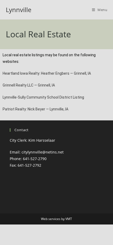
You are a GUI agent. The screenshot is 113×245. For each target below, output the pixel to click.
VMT (68, 219)
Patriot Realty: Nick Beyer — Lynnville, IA (35, 109)
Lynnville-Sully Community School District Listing (43, 97)
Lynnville (18, 9)
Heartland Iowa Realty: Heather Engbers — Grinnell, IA (47, 73)
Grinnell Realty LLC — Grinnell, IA (29, 85)
